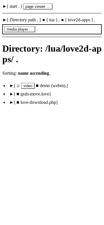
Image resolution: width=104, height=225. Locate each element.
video (27, 86)
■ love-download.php (35, 102)
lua (52, 19)
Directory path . (23, 19)
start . (14, 6)
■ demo (44, 85)
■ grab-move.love (32, 93)
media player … (20, 29)
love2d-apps (79, 19)
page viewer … (37, 6)
